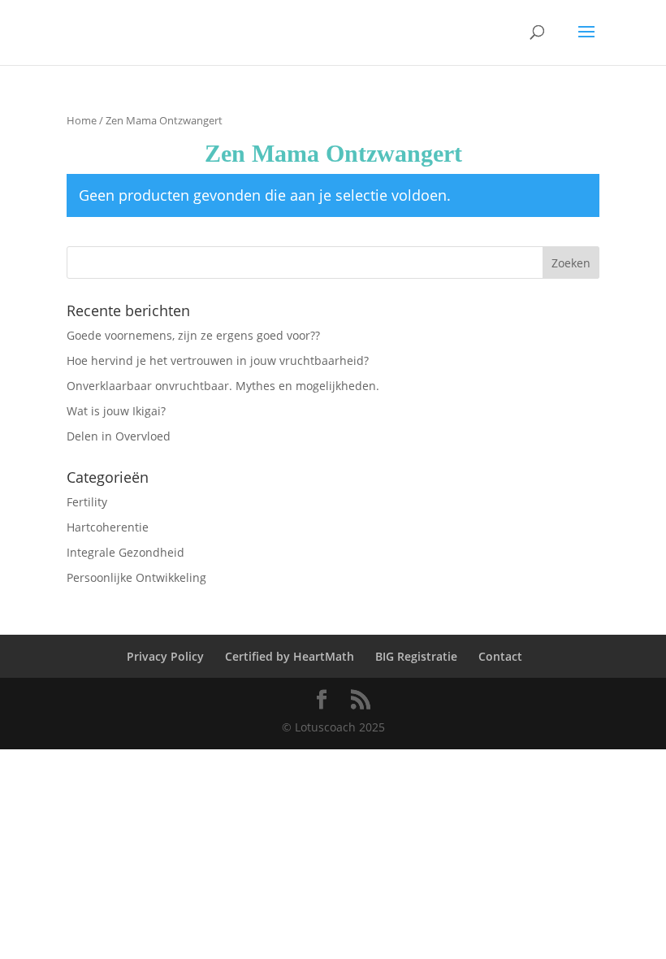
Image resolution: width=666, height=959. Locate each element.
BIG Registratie (416, 656)
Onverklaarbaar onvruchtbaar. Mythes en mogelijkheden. (223, 385)
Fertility (87, 502)
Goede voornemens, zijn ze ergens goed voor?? (193, 335)
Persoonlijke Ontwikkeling (136, 577)
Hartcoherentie (108, 527)
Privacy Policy (165, 656)
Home (82, 120)
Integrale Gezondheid (125, 552)
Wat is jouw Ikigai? (116, 411)
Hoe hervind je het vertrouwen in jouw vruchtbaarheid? (218, 360)
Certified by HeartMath (289, 656)
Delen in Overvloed (119, 436)
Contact (500, 656)
